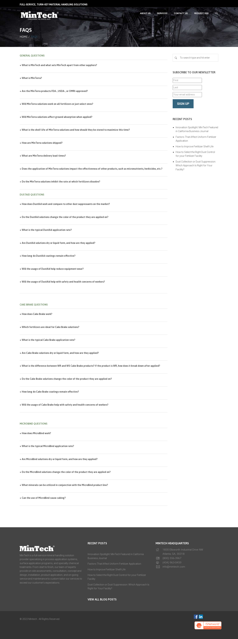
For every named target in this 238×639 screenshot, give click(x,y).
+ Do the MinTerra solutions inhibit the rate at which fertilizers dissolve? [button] (60, 181)
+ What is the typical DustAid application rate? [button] (46, 230)
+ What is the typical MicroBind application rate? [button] (47, 446)
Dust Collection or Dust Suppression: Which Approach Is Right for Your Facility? (196, 165)
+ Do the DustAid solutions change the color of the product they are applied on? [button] (64, 217)
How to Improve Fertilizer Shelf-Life (194, 146)
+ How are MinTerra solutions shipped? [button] (41, 142)
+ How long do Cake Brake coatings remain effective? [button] (49, 391)
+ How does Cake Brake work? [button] (36, 314)
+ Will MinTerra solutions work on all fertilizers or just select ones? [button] (56, 104)
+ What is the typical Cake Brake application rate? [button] (47, 340)
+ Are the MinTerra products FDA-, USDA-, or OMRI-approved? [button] (54, 91)
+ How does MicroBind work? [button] (35, 433)
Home (24, 36)
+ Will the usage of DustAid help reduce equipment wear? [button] (52, 268)
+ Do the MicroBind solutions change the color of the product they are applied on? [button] (65, 472)
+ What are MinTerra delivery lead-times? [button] (43, 155)
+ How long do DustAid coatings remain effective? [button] (47, 255)
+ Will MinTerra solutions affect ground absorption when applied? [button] (56, 117)
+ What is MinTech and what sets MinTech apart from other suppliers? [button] (58, 65)
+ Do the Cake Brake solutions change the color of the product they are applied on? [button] (66, 378)
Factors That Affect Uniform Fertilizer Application (114, 563)
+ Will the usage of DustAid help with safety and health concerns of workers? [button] (62, 281)
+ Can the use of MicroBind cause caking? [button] (43, 497)
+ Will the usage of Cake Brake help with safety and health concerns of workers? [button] (64, 404)
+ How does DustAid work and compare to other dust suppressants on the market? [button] (65, 204)
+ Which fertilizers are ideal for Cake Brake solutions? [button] (49, 327)
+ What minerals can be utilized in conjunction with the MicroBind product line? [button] (64, 485)
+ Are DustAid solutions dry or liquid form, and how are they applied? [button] (57, 243)
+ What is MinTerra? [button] (31, 78)
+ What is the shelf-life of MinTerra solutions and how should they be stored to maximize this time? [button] (75, 129)
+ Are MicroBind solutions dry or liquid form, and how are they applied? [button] (59, 459)
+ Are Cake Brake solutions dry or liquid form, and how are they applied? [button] (59, 353)
